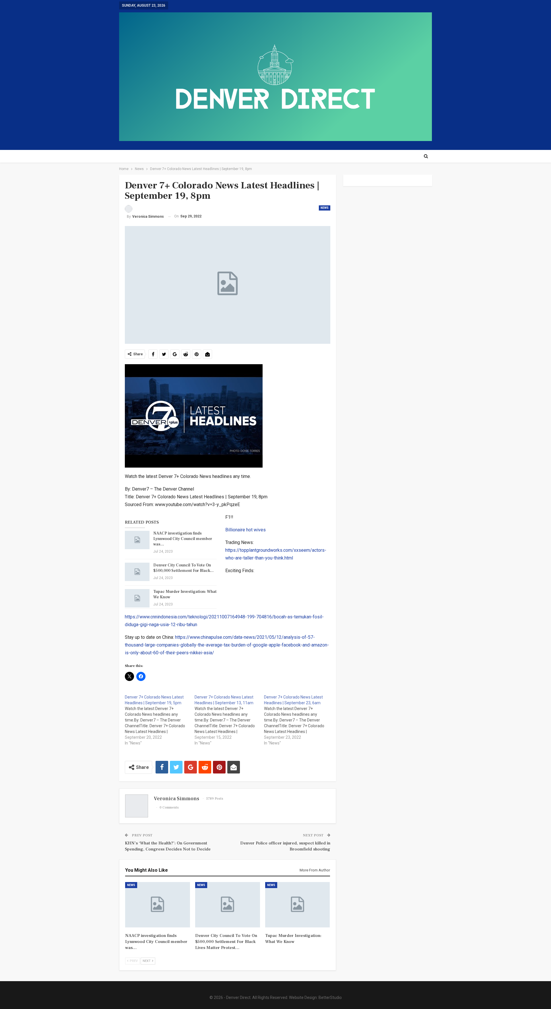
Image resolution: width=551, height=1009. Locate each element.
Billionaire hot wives (245, 530)
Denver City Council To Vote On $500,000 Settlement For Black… (183, 568)
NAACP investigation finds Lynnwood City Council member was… (182, 539)
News (325, 207)
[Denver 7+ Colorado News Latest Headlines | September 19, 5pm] (160, 720)
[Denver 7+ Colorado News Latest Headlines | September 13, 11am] (229, 720)
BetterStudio (330, 997)
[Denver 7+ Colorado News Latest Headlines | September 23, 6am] (299, 720)
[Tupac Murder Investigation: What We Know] (137, 598)
